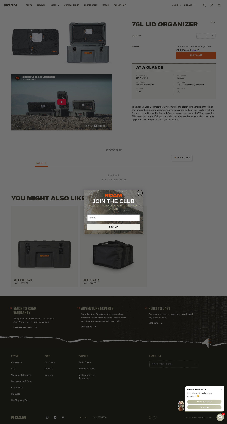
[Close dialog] (139, 193)
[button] (220, 417)
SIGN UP (113, 227)
